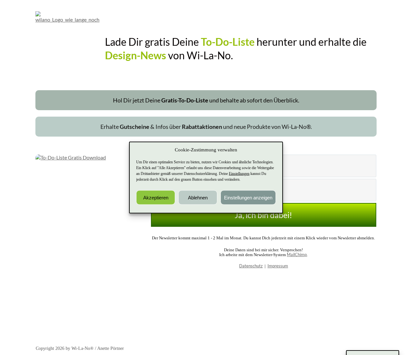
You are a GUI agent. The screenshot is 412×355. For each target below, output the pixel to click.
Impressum (277, 265)
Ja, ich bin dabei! (263, 215)
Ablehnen (198, 197)
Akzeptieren (155, 197)
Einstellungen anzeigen (248, 197)
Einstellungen (239, 173)
